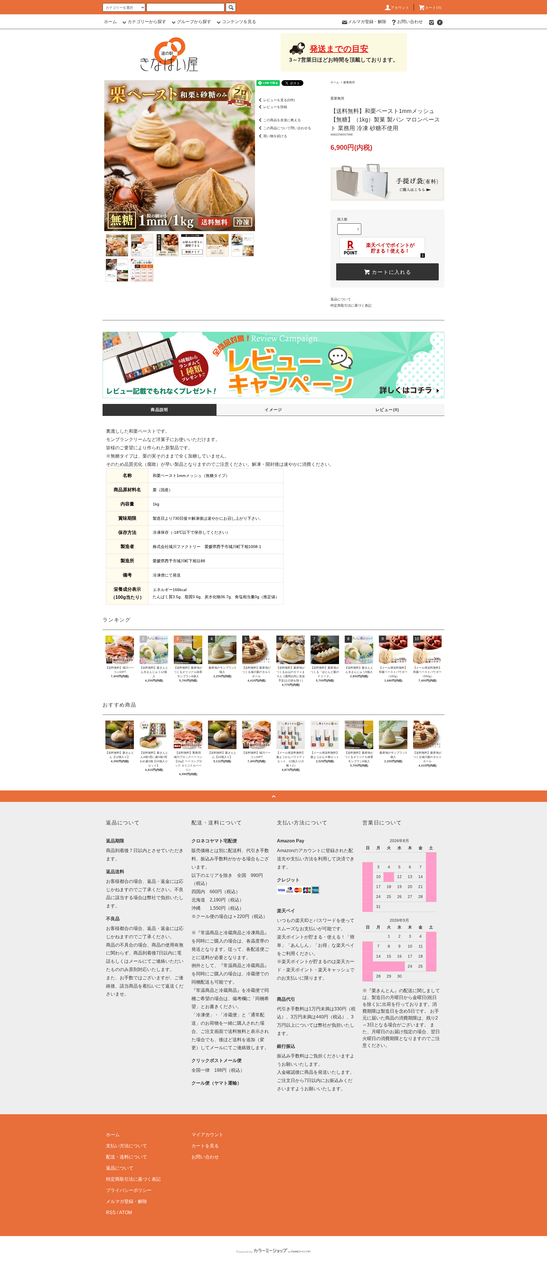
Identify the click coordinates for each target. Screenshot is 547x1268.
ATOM (125, 1212)
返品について (340, 299)
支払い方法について (126, 1145)
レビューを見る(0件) (279, 100)
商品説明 (159, 409)
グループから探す (194, 21)
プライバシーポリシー (129, 1190)
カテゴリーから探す (147, 21)
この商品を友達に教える (282, 120)
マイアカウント (207, 1134)
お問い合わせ (410, 21)
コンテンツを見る (239, 21)
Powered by (244, 1251)
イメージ (273, 409)
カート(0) (433, 8)
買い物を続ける (275, 136)
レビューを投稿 (275, 107)
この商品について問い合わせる (287, 128)
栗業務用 (349, 82)
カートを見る (205, 1145)
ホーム (110, 21)
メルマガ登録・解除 (367, 21)
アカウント (400, 8)
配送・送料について (126, 1156)
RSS (111, 1212)
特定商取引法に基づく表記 (351, 306)
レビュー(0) (387, 409)
